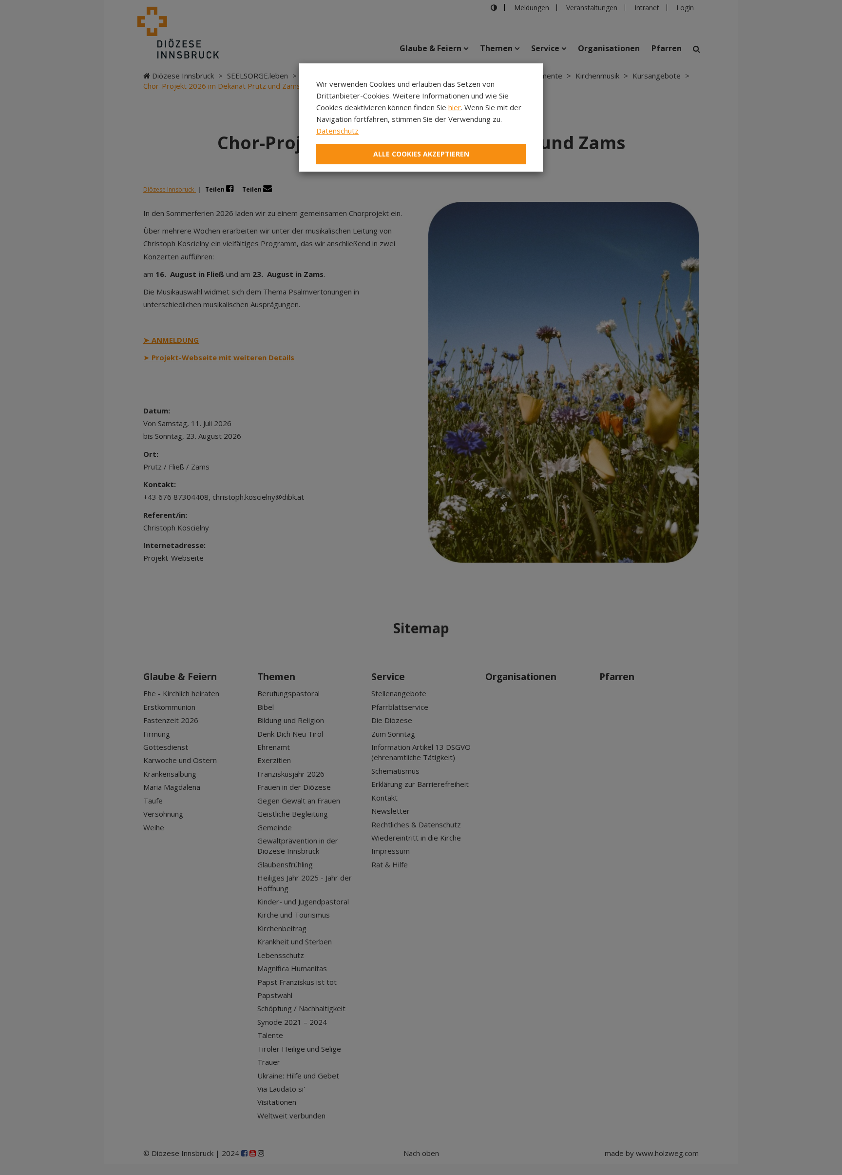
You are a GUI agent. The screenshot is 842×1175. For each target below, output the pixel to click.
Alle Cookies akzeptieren (421, 153)
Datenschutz (337, 131)
